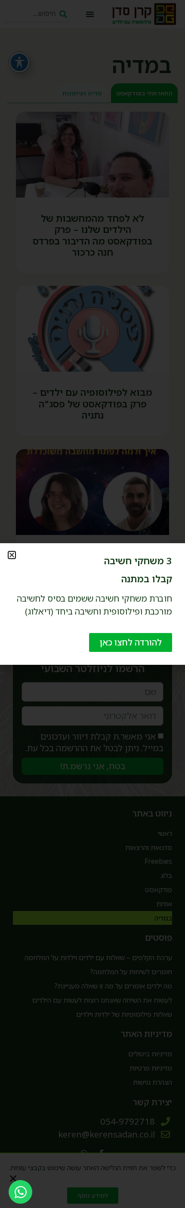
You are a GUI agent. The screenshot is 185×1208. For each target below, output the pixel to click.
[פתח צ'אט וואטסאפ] (20, 1192)
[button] (12, 555)
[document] (92, 604)
